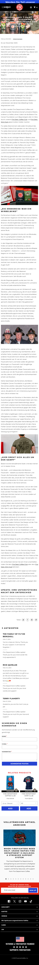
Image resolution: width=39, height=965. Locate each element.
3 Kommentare (17, 39)
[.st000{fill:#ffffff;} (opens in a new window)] (9, 902)
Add (10, 808)
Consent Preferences (8, 962)
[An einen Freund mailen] (35, 619)
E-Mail (4, 744)
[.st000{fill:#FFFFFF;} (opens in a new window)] (14, 902)
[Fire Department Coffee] (19, 7)
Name (4, 736)
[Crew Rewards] (31, 7)
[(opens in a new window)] (31, 902)
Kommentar (7, 751)
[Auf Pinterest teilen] (31, 619)
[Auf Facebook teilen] (27, 619)
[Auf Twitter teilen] (23, 619)
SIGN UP (33, 890)
